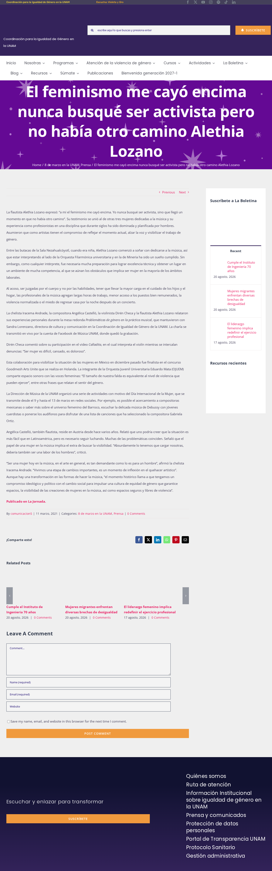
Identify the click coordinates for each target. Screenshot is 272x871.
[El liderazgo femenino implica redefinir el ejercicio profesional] (150, 586)
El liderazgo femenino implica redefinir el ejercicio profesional (144, 586)
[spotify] (218, 2)
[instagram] (210, 2)
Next (182, 192)
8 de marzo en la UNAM (95, 514)
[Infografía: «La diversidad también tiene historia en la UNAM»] (248, 388)
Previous (168, 192)
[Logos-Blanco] (40, 9)
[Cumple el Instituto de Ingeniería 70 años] (32, 586)
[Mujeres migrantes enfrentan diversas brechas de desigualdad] (91, 586)
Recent (235, 251)
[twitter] (195, 2)
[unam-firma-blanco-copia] (18, 774)
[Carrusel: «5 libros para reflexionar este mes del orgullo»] (233, 390)
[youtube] (203, 2)
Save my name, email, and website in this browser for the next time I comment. (69, 721)
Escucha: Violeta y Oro (109, 2)
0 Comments (136, 514)
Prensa (118, 514)
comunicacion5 (21, 514)
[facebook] (188, 2)
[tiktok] (226, 2)
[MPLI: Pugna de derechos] (248, 376)
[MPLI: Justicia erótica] (217, 376)
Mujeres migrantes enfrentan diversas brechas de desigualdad (85, 586)
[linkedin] (233, 2)
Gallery (39, 586)
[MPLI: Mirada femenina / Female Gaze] (217, 385)
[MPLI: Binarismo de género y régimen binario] (233, 376)
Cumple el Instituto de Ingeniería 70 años (26, 586)
